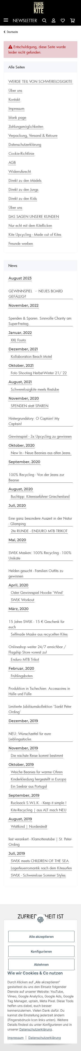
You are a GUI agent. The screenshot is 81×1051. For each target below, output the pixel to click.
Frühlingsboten (22, 675)
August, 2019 (20, 819)
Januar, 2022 (20, 333)
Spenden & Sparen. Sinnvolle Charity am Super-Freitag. (40, 321)
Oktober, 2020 (22, 445)
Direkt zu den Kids (23, 198)
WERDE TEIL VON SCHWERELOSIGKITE (40, 81)
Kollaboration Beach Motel (31, 356)
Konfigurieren (41, 951)
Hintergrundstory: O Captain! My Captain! (34, 421)
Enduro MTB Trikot (25, 659)
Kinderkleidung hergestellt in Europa (38, 779)
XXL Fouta (18, 340)
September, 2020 (24, 462)
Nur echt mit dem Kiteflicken (30, 225)
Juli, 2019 (17, 853)
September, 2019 (24, 795)
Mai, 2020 (17, 540)
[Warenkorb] (72, 20)
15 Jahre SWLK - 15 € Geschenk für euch (36, 624)
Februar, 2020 (21, 668)
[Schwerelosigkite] (39, 8)
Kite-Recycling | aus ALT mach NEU (38, 809)
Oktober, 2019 (21, 764)
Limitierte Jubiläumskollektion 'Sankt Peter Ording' (40, 709)
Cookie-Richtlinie (21, 153)
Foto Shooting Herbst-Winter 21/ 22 (39, 372)
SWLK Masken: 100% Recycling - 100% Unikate (40, 555)
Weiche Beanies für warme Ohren (37, 771)
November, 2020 (24, 398)
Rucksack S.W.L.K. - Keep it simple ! (38, 802)
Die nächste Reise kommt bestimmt (37, 755)
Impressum (15, 1038)
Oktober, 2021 (21, 365)
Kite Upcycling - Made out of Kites (35, 234)
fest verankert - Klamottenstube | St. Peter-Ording (40, 842)
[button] (44, 20)
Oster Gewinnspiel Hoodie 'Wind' (37, 592)
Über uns (15, 90)
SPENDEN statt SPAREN (29, 405)
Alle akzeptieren (41, 936)
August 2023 (20, 278)
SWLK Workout (22, 599)
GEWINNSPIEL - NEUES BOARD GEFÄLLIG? (36, 294)
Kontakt (14, 99)
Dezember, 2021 (23, 349)
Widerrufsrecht (20, 171)
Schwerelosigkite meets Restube (35, 389)
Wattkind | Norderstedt (29, 826)
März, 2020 (19, 609)
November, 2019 (23, 748)
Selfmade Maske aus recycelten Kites (39, 634)
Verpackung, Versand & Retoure (33, 135)
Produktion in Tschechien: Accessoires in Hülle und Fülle (39, 691)
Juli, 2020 (17, 505)
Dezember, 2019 (23, 721)
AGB (12, 162)
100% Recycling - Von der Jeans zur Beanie (36, 477)
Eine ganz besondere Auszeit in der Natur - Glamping (40, 521)
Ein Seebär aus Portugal (29, 786)
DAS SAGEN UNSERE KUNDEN (34, 216)
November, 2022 (23, 305)
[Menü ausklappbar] (6, 18)
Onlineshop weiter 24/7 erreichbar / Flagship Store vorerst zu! (37, 649)
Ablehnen (41, 964)
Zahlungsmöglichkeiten (26, 126)
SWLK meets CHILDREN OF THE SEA (40, 860)
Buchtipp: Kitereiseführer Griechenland (40, 496)
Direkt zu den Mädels (25, 180)
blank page (17, 117)
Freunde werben (21, 243)
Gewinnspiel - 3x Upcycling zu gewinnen (40, 436)
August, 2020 (21, 489)
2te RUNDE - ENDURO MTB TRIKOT (39, 530)
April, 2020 (18, 585)
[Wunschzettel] (63, 20)
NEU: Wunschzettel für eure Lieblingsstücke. (30, 736)
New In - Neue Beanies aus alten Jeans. (41, 452)
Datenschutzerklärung (35, 1029)
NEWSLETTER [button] (25, 20)
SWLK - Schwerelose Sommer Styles (38, 875)
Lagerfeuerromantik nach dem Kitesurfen (41, 868)
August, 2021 (20, 382)
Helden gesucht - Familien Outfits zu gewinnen (36, 573)
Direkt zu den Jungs (23, 189)
